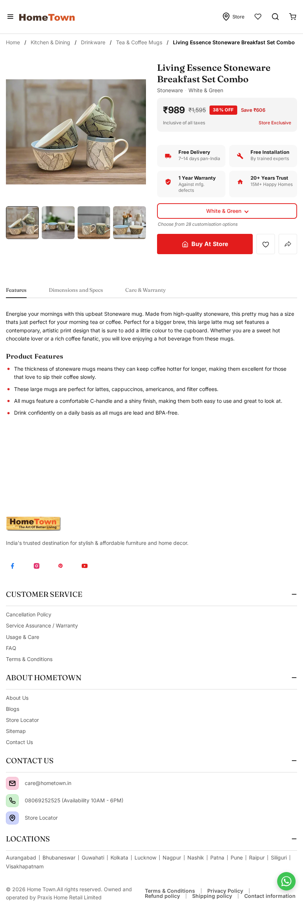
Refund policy (162, 896)
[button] (227, 211)
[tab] (16, 292)
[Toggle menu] (10, 16)
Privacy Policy (225, 891)
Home (13, 42)
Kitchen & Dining (50, 42)
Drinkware (93, 42)
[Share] (288, 244)
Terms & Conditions (170, 891)
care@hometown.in (48, 783)
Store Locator (41, 817)
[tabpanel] (151, 363)
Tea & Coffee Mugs (139, 42)
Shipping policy (212, 896)
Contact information (270, 896)
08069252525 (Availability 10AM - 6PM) (74, 800)
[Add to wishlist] (265, 244)
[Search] (275, 17)
